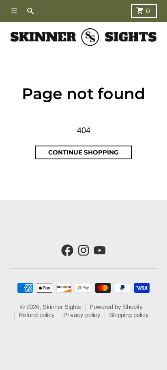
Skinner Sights (62, 306)
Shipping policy (129, 314)
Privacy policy (82, 314)
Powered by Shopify (116, 306)
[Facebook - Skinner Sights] (67, 250)
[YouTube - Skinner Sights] (100, 250)
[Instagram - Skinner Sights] (83, 250)
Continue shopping (83, 152)
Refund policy (37, 314)
